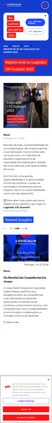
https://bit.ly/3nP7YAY (15, 210)
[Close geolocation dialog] (45, 15)
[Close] (48, 379)
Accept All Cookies (26, 417)
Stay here (37, 31)
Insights (16, 46)
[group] (26, 307)
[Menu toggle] (45, 5)
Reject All (26, 409)
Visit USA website (34, 22)
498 (17, 228)
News (26, 46)
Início (5, 46)
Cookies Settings (26, 401)
